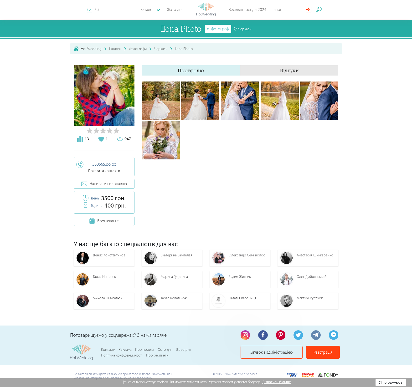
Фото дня (175, 9)
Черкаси (160, 48)
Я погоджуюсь (390, 382)
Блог (277, 9)
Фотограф (220, 28)
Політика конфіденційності (122, 355)
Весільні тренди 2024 (247, 9)
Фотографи (138, 48)
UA (89, 9)
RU (97, 9)
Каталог (115, 48)
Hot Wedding (91, 48)
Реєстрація (323, 352)
